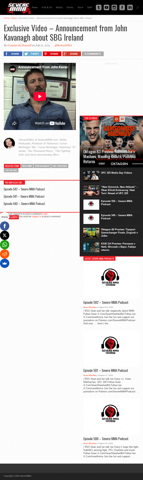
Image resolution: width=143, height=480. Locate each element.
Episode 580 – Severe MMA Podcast (24, 203)
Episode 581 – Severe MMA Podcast (24, 196)
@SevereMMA (63, 45)
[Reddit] (4, 254)
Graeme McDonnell (19, 45)
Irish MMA (27, 165)
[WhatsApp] (4, 244)
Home (7, 18)
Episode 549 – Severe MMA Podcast (116, 217)
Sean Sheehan (90, 307)
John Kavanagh (42, 165)
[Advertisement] (111, 88)
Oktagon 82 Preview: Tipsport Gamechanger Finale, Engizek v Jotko (119, 232)
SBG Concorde (60, 165)
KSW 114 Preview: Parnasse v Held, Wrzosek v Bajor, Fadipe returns (118, 246)
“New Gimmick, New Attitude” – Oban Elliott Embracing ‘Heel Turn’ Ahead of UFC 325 (119, 190)
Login (45, 214)
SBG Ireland (11, 170)
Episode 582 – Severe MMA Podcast (24, 189)
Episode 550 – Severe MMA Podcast (116, 203)
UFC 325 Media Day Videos (116, 172)
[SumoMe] (4, 263)
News (14, 18)
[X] (4, 235)
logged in (36, 216)
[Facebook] (4, 226)
